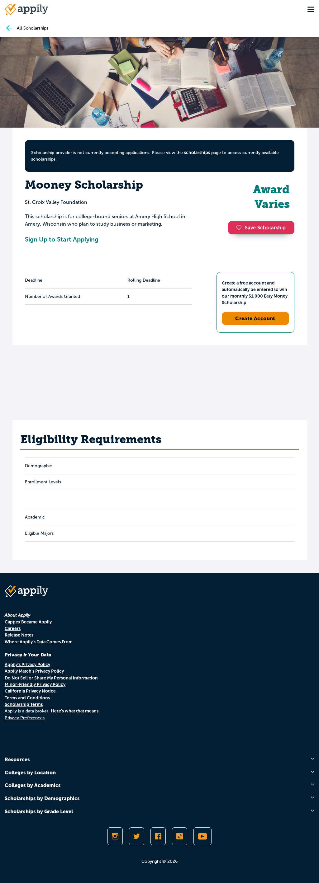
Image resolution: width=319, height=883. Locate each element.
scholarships (197, 152)
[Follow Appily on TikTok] (179, 836)
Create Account (255, 318)
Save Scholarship (265, 227)
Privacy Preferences (25, 718)
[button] (240, 227)
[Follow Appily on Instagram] (115, 836)
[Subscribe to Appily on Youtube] (202, 836)
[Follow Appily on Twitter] (136, 836)
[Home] (26, 9)
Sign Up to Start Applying (61, 239)
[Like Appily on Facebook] (158, 836)
